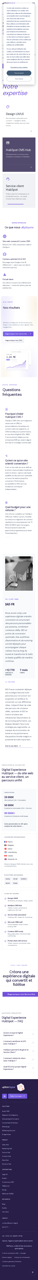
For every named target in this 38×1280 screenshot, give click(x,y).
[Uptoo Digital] (8, 1087)
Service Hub (6, 1152)
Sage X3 (4, 1174)
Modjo (4, 1190)
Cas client (5, 1212)
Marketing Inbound (8, 1130)
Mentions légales (7, 1257)
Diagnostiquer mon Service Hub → (17, 334)
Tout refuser (19, 79)
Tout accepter (19, 73)
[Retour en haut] (33, 1272)
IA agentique (6, 1134)
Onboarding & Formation (10, 1119)
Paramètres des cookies (19, 67)
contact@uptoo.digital (10, 1223)
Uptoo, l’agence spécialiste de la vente (17, 1241)
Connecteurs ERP (8, 1182)
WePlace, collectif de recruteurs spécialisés (19, 1247)
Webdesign (6, 1127)
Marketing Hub (7, 1148)
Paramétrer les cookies (8, 1266)
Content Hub (6, 1156)
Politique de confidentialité (22, 1257)
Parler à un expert (16, 1096)
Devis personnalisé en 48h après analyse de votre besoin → (16, 825)
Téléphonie (6, 1186)
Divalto (4, 1178)
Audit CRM (5, 1111)
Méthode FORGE (8, 1194)
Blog (3, 1204)
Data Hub (5, 1160)
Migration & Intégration (10, 1115)
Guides (4, 1208)
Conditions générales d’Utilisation (11, 1261)
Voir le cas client (11, 746)
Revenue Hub (6, 1164)
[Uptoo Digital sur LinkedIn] (4, 1096)
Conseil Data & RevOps (10, 1123)
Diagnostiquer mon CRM (13, 340)
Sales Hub (5, 1145)
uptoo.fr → (6, 1227)
